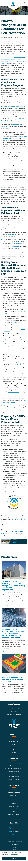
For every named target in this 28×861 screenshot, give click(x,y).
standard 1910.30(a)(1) (17, 365)
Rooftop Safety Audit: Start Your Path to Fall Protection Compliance (12, 679)
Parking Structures (14, 795)
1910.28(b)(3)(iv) (15, 322)
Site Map (14, 847)
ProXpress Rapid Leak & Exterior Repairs (14, 768)
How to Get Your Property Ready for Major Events (12, 637)
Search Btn (24, 3)
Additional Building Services (14, 779)
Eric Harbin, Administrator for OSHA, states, (13, 106)
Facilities (14, 798)
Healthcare (14, 803)
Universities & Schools (14, 806)
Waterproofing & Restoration (11, 631)
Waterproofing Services (14, 771)
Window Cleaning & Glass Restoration (14, 763)
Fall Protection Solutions (14, 714)
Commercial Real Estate (14, 789)
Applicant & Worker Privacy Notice (14, 841)
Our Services (14, 711)
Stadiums (14, 817)
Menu (2, 3)
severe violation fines (13, 392)
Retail (14, 811)
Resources (14, 752)
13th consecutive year (11, 234)
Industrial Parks (14, 808)
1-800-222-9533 (14, 828)
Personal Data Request (14, 849)
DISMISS (14, 858)
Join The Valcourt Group (14, 741)
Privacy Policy (14, 839)
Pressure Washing (14, 765)
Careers (14, 744)
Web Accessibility (14, 844)
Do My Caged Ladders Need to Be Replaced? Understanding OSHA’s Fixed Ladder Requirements (13, 587)
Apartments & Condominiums (14, 792)
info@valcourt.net (15, 831)
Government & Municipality (14, 814)
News (14, 747)
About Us (14, 738)
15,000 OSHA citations (18, 243)
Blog (14, 749)
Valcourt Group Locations (14, 708)
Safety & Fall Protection (9, 581)
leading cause (15, 246)
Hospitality (14, 800)
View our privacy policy (12, 854)
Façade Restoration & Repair (14, 773)
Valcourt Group (14, 6)
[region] (14, 856)
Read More (5, 605)
